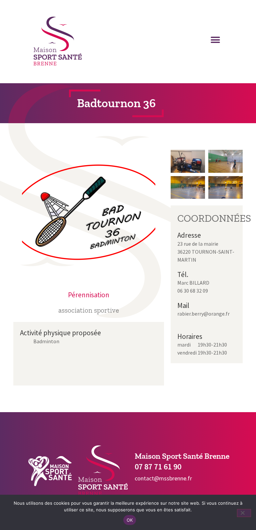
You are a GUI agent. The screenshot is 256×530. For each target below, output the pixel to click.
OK (130, 520)
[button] (215, 40)
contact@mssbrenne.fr (163, 478)
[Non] (244, 513)
